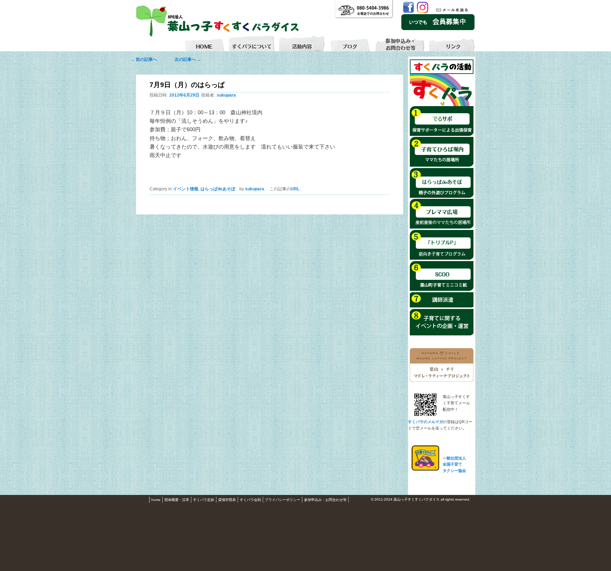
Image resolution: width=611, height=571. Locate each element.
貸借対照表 (227, 500)
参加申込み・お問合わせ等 (325, 500)
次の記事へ (185, 59)
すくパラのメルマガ (425, 422)
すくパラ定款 (203, 500)
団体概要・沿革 (176, 500)
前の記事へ (145, 59)
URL (295, 188)
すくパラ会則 (250, 500)
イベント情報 (185, 188)
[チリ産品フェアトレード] (441, 380)
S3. (473, 499)
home (156, 500)
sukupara (226, 95)
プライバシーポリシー (282, 500)
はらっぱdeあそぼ (217, 188)
